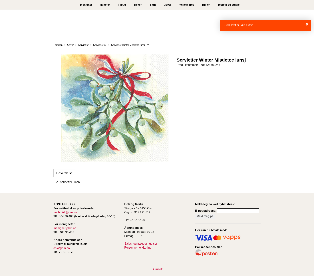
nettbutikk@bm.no (65, 212)
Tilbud (122, 4)
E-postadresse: (205, 210)
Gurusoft (157, 269)
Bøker (138, 4)
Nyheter (105, 4)
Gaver (167, 4)
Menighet (86, 4)
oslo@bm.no (61, 248)
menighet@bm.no (64, 228)
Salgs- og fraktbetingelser (140, 243)
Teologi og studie (228, 4)
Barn (153, 4)
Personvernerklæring (137, 247)
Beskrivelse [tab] (64, 173)
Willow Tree (186, 4)
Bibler (206, 4)
